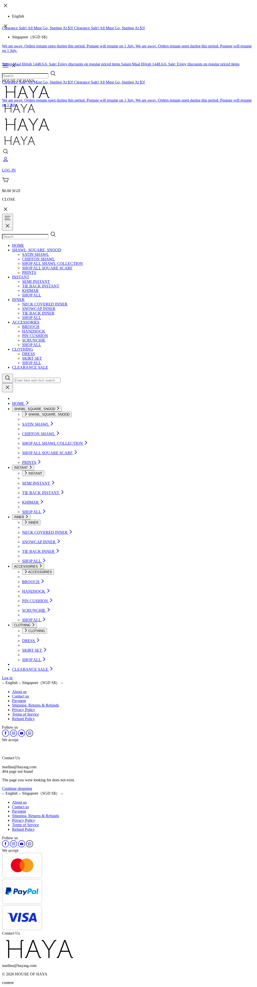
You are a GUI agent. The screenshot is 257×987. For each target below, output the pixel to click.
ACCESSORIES (25, 322)
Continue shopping (17, 788)
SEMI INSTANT (36, 281)
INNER (18, 299)
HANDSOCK (33, 331)
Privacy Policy (23, 710)
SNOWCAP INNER (38, 309)
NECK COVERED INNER (45, 304)
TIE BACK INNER (38, 313)
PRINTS (29, 272)
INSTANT (20, 277)
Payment (19, 701)
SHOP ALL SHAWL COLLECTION (52, 263)
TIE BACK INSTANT (40, 286)
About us (19, 692)
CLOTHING (22, 349)
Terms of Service (25, 714)
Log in (7, 678)
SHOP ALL (31, 295)
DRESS (28, 354)
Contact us (20, 696)
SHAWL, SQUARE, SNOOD (36, 250)
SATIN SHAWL (35, 254)
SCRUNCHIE (33, 340)
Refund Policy (23, 719)
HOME (18, 245)
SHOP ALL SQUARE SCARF (47, 268)
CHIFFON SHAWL (38, 259)
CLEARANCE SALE (30, 367)
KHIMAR (30, 290)
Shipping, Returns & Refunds (35, 705)
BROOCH (30, 327)
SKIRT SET (32, 358)
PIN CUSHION (35, 336)
